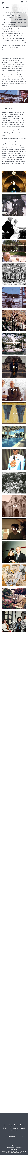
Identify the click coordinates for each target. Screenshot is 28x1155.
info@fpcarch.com (10, 1147)
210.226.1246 (19, 1147)
